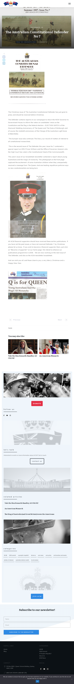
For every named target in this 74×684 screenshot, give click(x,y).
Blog (5, 651)
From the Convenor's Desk (26, 42)
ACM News (40, 555)
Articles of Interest (8, 560)
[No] (72, 679)
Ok (37, 681)
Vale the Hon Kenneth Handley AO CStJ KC (22, 350)
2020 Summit (12, 555)
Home (5, 649)
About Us (33, 555)
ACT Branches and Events (60, 555)
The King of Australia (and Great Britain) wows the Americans (37, 514)
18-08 (5, 555)
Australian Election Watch (22, 560)
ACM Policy (48, 555)
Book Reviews (34, 560)
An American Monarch (54, 350)
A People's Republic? (23, 555)
